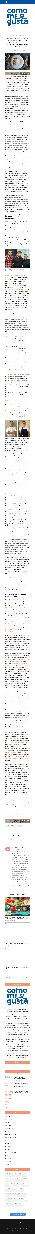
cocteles (21, 1181)
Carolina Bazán (12, 738)
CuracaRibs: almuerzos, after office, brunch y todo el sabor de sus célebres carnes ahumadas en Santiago (21, 1093)
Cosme (7, 589)
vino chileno (13, 1203)
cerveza (25, 1176)
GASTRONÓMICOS (10, 1137)
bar (15, 1173)
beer (19, 1173)
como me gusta (15, 1183)
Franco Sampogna (15, 655)
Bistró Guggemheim (10, 752)
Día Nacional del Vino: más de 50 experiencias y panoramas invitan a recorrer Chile (21, 1085)
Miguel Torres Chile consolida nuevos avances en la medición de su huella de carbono (21, 1077)
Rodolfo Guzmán (9, 384)
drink (22, 1183)
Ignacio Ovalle (24, 512)
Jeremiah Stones (15, 663)
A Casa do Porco (16, 581)
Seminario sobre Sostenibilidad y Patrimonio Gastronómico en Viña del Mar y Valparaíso (16, 918)
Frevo (22, 653)
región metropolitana (11, 1196)
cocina (15, 1181)
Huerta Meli (10, 534)
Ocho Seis (22, 301)
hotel (21, 1188)
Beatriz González (10, 624)
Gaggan (10, 520)
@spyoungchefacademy (11, 814)
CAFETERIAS (8, 1119)
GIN (6, 1140)
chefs (7, 825)
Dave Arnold (17, 667)
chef (7, 1178)
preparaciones (17, 1193)
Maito (18, 583)
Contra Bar (19, 661)
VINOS (7, 1164)
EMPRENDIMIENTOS (11, 1134)
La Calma (12, 512)
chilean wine (23, 1178)
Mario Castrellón (10, 583)
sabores (21, 1198)
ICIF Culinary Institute (17, 503)
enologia (8, 1186)
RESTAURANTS (9, 1158)
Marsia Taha (18, 307)
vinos (20, 1203)
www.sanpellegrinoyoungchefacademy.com (16, 810)
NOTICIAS (21, 35)
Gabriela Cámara (14, 585)
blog (24, 1173)
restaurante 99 (9, 289)
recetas (24, 1193)
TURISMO (8, 1161)
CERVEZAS (8, 1122)
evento (12, 825)
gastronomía (19, 825)
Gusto (23, 305)
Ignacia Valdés (23, 717)
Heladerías (8, 1143)
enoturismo (15, 1186)
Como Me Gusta (18, 839)
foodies (8, 1188)
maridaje (14, 1191)
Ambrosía (19, 738)
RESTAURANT (22, 1196)
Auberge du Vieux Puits (22, 508)
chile (16, 1178)
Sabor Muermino (16, 530)
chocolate (8, 1181)
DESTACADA (14, 35)
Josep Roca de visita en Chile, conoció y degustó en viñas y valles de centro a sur (15, 942)
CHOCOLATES (9, 1125)
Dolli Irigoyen (14, 591)
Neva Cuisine (10, 622)
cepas (19, 1176)
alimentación (9, 1173)
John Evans (21, 518)
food (27, 1186)
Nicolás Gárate (24, 417)
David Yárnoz (18, 756)
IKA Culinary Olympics (23, 407)
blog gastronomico (11, 1176)
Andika (14, 285)
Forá (24, 396)
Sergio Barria (22, 528)
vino (7, 1203)
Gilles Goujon (13, 510)
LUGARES (8, 1146)
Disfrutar (21, 388)
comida (8, 1183)
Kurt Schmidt (19, 289)
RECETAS (7, 1155)
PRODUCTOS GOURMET (12, 1152)
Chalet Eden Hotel (23, 524)
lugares (8, 1191)
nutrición (8, 1193)
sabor (15, 1198)
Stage (6, 632)
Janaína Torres (9, 579)
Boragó (17, 382)
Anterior (9, 977)
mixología (21, 1191)
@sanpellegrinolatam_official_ (13, 816)
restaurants (9, 1198)
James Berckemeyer (21, 587)
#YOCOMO (8, 1116)
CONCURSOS (9, 1128)
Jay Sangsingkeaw (15, 632)
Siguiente (25, 977)
